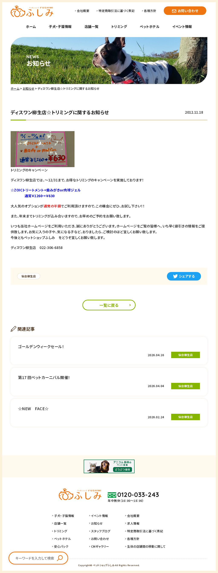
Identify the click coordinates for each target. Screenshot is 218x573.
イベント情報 (182, 26)
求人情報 (133, 523)
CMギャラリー (100, 546)
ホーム (31, 26)
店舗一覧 (92, 26)
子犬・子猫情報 (60, 26)
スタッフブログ (100, 531)
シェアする (187, 276)
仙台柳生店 (29, 276)
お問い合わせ (188, 10)
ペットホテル (149, 26)
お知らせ (28, 88)
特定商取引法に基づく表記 (117, 10)
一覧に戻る (109, 305)
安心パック (61, 546)
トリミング (119, 26)
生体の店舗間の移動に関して (146, 546)
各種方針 (150, 10)
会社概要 (83, 10)
